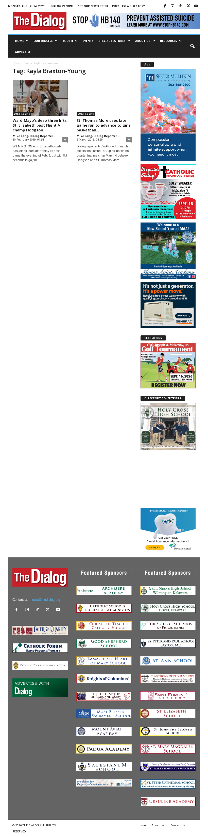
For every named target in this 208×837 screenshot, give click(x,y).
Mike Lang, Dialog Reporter (33, 136)
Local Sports (22, 113)
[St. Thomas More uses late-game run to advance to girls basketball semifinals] (104, 98)
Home (19, 41)
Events (88, 41)
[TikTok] (180, 6)
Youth (67, 41)
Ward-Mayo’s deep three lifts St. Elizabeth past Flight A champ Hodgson (40, 125)
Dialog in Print (62, 6)
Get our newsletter (93, 6)
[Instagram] (172, 6)
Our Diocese (43, 41)
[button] (192, 46)
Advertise (23, 52)
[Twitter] (188, 6)
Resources (168, 41)
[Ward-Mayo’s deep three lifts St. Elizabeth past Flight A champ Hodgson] (40, 98)
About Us (142, 41)
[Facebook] (165, 6)
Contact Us (177, 825)
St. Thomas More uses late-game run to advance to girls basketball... (104, 125)
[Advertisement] (168, 478)
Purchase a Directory (128, 6)
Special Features (112, 41)
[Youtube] (196, 6)
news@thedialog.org (45, 600)
